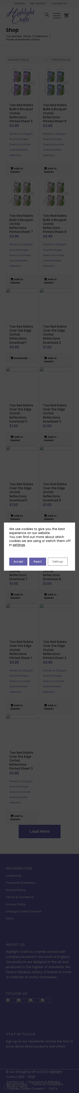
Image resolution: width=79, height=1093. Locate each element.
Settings (57, 561)
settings (19, 545)
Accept (18, 561)
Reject (38, 561)
